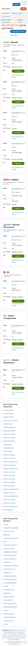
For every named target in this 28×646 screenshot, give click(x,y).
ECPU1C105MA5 (8, 413)
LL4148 (6, 624)
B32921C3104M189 (9, 455)
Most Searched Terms (10, 632)
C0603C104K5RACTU (10, 569)
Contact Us (15, 630)
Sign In (25, 4)
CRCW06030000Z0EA (10, 576)
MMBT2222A (7, 593)
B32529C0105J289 (9, 472)
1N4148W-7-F (8, 562)
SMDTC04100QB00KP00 (11, 496)
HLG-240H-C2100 (9, 531)
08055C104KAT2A (9, 596)
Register (16, 4)
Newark (14, 44)
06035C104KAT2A (9, 614)
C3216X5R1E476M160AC (11, 538)
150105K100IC (8, 444)
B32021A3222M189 (9, 431)
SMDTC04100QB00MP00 (11, 489)
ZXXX (5, 541)
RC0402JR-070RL (9, 548)
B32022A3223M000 (10, 438)
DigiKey (14, 181)
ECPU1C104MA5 (8, 410)
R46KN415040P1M (9, 475)
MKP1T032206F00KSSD (11, 506)
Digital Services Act (14, 636)
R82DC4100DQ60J (9, 486)
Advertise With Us (14, 639)
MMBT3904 (7, 535)
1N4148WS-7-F (8, 572)
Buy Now (18, 71)
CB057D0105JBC (9, 448)
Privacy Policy (13, 634)
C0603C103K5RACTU (10, 617)
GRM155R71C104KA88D (11, 566)
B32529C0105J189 (9, 441)
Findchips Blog (22, 2)
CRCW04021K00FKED (10, 555)
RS (12, 274)
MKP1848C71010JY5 (10, 427)
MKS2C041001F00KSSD (11, 468)
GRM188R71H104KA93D (11, 552)
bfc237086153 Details (18, 31)
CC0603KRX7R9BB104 (10, 583)
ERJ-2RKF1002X (8, 600)
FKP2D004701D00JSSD (11, 420)
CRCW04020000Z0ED (10, 579)
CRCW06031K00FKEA (10, 603)
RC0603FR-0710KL (9, 590)
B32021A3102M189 (9, 493)
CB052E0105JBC (9, 417)
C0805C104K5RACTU (10, 559)
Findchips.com (2, 3)
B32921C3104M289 (9, 482)
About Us (23, 630)
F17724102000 (8, 451)
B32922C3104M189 (9, 499)
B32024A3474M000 (9, 503)
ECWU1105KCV (8, 424)
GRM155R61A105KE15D (10, 607)
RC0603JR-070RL (9, 621)
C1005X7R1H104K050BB (11, 528)
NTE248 (6, 524)
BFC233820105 (8, 510)
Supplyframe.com (14, 644)
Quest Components (10, 316)
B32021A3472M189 (9, 458)
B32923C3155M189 (9, 465)
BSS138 (6, 586)
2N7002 (6, 610)
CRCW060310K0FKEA (10, 545)
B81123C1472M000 (9, 479)
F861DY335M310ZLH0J (11, 462)
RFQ (18, 301)
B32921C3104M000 (9, 434)
